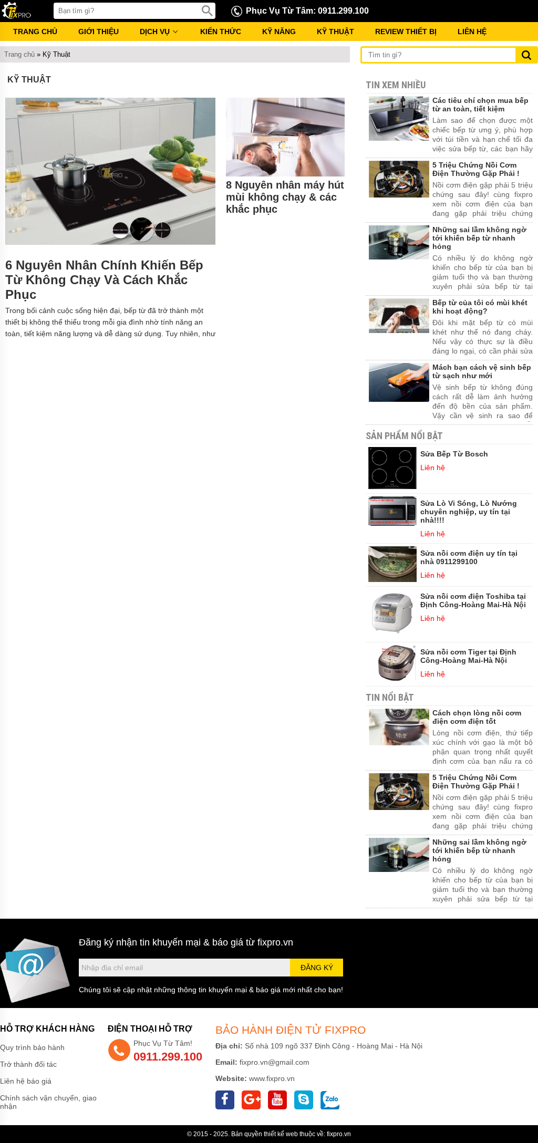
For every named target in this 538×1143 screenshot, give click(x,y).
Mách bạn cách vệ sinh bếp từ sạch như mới (481, 371)
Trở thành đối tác (28, 1064)
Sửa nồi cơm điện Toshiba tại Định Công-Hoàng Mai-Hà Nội (473, 600)
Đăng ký (317, 967)
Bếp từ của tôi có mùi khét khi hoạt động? (479, 306)
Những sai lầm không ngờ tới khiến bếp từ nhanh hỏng (479, 238)
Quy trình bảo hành (32, 1047)
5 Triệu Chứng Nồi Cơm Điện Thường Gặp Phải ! (476, 169)
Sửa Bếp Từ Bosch (454, 454)
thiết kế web (281, 1134)
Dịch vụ (156, 31)
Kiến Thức (220, 31)
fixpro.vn (275, 942)
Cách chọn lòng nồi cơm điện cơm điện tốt (476, 717)
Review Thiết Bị (406, 31)
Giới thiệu (98, 31)
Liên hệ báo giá (25, 1081)
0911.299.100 (167, 1056)
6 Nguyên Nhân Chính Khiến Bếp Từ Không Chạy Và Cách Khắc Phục (104, 280)
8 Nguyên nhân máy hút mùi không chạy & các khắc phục (285, 197)
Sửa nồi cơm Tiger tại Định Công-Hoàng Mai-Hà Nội (468, 656)
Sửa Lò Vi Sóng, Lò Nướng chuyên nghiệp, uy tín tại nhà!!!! (468, 511)
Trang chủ (35, 31)
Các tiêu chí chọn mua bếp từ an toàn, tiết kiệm (480, 104)
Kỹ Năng (279, 31)
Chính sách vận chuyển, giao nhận (48, 1102)
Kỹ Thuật (335, 31)
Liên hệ (472, 31)
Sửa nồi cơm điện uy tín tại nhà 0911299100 (469, 557)
